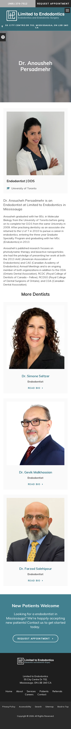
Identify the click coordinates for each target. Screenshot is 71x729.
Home (9, 691)
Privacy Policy (8, 706)
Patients (44, 691)
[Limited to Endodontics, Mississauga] (35, 665)
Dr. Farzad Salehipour (35, 569)
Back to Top (63, 706)
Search (38, 706)
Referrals (57, 691)
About (19, 691)
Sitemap (49, 706)
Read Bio (34, 388)
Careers (29, 694)
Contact (41, 694)
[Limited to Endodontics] (35, 19)
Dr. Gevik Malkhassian (35, 472)
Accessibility (25, 706)
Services (31, 691)
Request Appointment (53, 3)
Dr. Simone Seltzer (36, 376)
